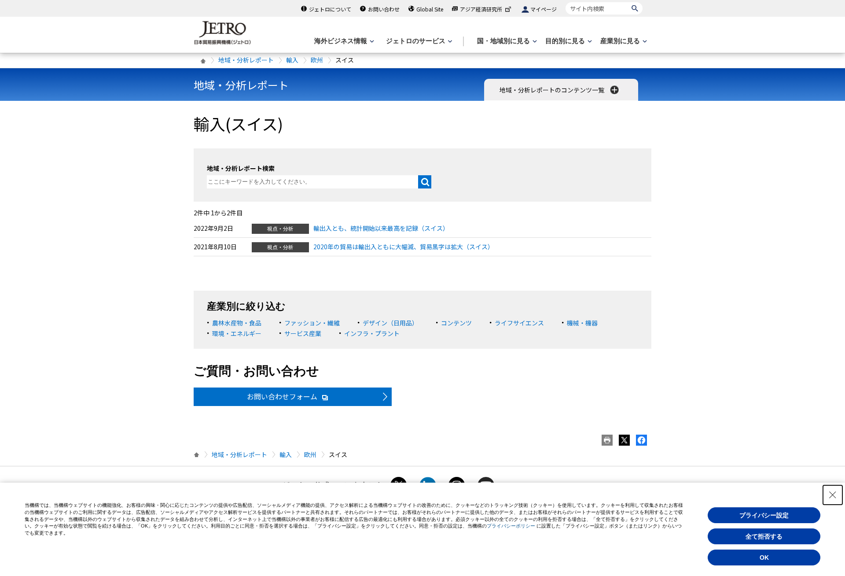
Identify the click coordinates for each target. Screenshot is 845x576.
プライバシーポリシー (511, 525)
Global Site (429, 9)
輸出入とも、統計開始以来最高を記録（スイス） (381, 228)
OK (764, 557)
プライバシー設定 (764, 515)
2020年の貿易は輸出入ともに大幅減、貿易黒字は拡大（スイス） (403, 246)
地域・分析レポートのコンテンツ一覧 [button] (553, 89)
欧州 (317, 59)
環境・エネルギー (236, 333)
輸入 (292, 59)
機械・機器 (582, 322)
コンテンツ (456, 322)
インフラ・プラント (372, 333)
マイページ (543, 9)
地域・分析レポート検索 (241, 168)
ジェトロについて (330, 9)
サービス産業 (302, 333)
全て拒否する (764, 536)
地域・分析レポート (246, 59)
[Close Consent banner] (832, 495)
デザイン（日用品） (390, 322)
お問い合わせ (384, 9)
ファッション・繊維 (312, 322)
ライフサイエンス (519, 322)
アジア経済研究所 (481, 9)
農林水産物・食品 (236, 322)
